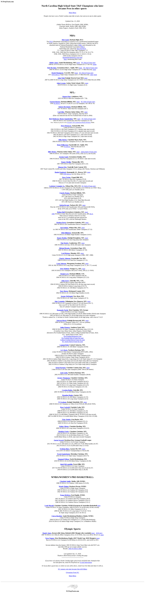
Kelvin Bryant (64, 205)
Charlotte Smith (65, 481)
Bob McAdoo (51, 68)
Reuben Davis (61, 222)
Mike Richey (62, 140)
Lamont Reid (64, 345)
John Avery (65, 281)
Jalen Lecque (61, 83)
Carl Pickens (65, 253)
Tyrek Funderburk (63, 454)
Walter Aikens (64, 426)
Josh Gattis (64, 373)
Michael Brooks (64, 248)
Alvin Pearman (60, 367)
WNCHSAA (56, 75)
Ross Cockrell (65, 407)
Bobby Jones (54, 62)
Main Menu (72, 13)
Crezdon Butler (67, 390)
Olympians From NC (72, 572)
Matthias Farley (63, 431)
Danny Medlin (66, 162)
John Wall (61, 78)
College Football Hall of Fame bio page (72, 340)
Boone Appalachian (66, 119)
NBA (82, 47)
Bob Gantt (65, 40)
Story (65, 59)
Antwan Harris (61, 320)
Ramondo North (62, 310)
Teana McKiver (65, 495)
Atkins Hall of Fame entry (89, 152)
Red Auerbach (81, 48)
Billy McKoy (52, 152)
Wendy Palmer (64, 486)
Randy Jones (47, 533)
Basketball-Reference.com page (72, 57)
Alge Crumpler (60, 301)
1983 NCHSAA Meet (75, 548)
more (78, 62)
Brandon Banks (67, 395)
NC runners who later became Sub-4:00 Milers (72, 569)
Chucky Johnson (64, 258)
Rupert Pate (67, 96)
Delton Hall (61, 212)
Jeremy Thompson (63, 378)
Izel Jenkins (64, 228)
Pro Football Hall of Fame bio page (73, 338)
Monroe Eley (62, 167)
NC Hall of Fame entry (88, 62)
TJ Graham (62, 402)
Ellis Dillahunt (66, 233)
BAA (51, 41)
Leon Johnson (61, 263)
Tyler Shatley (66, 419)
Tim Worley (64, 243)
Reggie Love (64, 274)
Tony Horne (64, 291)
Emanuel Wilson (63, 459)
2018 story (99, 533)
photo (94, 64)
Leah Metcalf (49, 505)
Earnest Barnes (55, 102)
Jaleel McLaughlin (66, 464)
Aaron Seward (59, 440)
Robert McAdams (65, 107)
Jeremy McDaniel (67, 296)
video (91, 75)
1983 (53, 214)
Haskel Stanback (60, 172)
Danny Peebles (62, 238)
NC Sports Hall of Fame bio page (72, 341)
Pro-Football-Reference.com (72, 336)
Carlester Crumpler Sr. (57, 186)
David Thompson (57, 73)
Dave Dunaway (66, 126)
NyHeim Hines (64, 449)
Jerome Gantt (63, 157)
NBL (80, 45)
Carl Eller (61, 112)
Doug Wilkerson (62, 145)
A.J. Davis (63, 350)
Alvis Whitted (64, 269)
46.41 (91, 214)
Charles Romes (64, 193)
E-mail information (86, 562)
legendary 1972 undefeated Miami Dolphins (79, 122)
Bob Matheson (54, 119)
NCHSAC (57, 103)
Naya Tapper (49, 538)
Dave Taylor (66, 177)
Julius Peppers (65, 327)
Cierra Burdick (57, 516)
